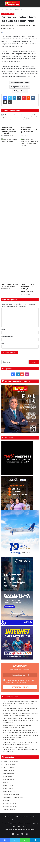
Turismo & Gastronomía (10, 803)
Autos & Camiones (8, 767)
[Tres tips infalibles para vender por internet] (10, 210)
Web (2, 344)
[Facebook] (5, 98)
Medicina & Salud (8, 785)
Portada (5, 9)
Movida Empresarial (9, 791)
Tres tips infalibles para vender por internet (9, 285)
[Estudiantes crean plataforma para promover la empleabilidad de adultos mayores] (30, 210)
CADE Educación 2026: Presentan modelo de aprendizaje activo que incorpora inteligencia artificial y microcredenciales (20, 737)
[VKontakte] (33, 98)
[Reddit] (28, 98)
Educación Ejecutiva (9, 779)
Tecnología (6, 800)
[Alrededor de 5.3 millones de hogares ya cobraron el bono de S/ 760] (30, 120)
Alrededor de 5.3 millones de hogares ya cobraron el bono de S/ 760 (29, 130)
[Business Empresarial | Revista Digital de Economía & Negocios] (12, 3)
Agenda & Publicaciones (10, 761)
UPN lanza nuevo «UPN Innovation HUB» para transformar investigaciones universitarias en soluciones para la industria (20, 749)
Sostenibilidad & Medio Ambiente (13, 797)
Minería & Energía (8, 788)
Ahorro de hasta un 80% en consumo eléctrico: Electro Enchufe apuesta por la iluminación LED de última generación (20, 703)
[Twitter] (10, 98)
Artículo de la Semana (9, 764)
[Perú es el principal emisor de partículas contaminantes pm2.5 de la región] (10, 120)
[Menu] (2, 4)
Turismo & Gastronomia (10, 806)
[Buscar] (38, 4)
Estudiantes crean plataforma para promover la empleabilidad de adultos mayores (27, 288)
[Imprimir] (10, 102)
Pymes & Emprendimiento (11, 794)
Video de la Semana (9, 809)
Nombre (4, 329)
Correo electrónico (7, 336)
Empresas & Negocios (20, 87)
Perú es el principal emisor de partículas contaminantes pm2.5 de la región (9, 130)
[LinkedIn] (14, 98)
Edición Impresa (8, 776)
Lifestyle (5, 782)
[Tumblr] (19, 98)
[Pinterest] (24, 98)
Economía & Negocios (15, 9)
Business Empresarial (8, 25)
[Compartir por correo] (5, 102)
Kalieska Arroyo (20, 91)
